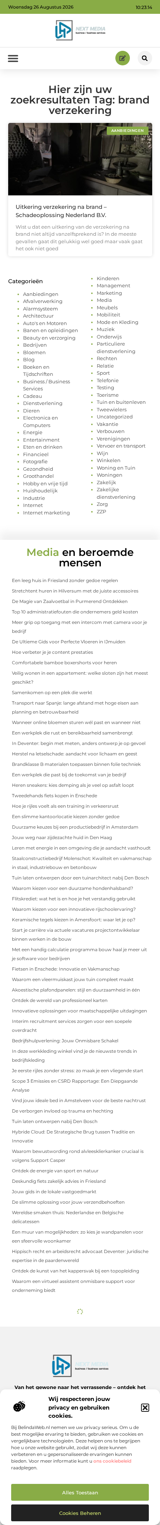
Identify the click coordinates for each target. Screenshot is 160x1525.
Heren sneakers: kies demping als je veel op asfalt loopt (73, 785)
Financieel (36, 454)
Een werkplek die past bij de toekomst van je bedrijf (69, 774)
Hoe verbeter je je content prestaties (52, 652)
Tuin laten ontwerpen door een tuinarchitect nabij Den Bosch (80, 878)
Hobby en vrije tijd (45, 483)
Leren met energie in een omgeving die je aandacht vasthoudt (81, 848)
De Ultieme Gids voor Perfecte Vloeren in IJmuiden (68, 641)
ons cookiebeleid (112, 1461)
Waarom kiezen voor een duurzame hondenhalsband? (72, 888)
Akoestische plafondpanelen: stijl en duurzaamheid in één (76, 990)
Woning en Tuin (116, 468)
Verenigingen (113, 439)
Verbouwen (111, 431)
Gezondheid (38, 469)
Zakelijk (106, 482)
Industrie (34, 498)
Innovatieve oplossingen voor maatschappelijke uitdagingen (79, 1011)
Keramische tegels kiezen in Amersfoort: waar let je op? (73, 919)
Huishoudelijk (40, 491)
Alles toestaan (80, 1492)
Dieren (31, 411)
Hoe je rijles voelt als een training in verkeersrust (65, 806)
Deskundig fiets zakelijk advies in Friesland (59, 1181)
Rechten (107, 358)
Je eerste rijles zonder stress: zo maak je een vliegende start (77, 1070)
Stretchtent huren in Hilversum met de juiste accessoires (75, 591)
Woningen (109, 475)
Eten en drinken (43, 447)
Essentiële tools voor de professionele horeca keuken (71, 1320)
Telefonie (108, 380)
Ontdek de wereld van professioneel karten (60, 1000)
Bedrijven (35, 345)
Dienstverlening (43, 403)
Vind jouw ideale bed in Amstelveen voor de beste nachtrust (79, 1100)
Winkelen (109, 460)
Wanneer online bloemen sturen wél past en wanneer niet (76, 722)
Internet (33, 505)
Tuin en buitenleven (121, 402)
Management (113, 285)
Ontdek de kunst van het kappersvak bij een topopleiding (75, 1271)
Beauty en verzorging (49, 338)
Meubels (107, 307)
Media (104, 300)
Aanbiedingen (40, 294)
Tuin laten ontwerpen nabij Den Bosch (54, 1121)
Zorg (102, 504)
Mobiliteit (108, 315)
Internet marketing (46, 513)
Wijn (102, 453)
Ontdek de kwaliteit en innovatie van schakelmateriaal (72, 1330)
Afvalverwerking (43, 301)
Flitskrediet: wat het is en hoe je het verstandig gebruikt (73, 898)
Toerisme (108, 395)
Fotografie (35, 461)
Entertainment (41, 440)
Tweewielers (112, 409)
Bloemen (34, 352)
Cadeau (32, 396)
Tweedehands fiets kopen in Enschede (54, 795)
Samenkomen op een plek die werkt (52, 692)
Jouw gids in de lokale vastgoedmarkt (54, 1191)
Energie (32, 432)
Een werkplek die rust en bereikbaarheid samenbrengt (72, 733)
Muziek (106, 329)
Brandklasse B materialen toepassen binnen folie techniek (76, 764)
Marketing (109, 293)
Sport (103, 373)
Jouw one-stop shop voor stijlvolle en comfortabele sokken (78, 1372)
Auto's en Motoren (45, 323)
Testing (105, 387)
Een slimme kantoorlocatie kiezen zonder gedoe (65, 816)
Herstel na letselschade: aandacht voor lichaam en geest (74, 754)
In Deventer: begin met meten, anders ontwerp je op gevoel (78, 743)
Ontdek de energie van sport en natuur (55, 1170)
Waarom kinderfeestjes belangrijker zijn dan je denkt (70, 1383)
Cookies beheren (80, 1513)
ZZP (101, 511)
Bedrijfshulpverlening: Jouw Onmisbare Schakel (65, 1040)
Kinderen (108, 278)
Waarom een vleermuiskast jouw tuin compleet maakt (73, 979)
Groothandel (38, 476)
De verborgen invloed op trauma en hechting (62, 1111)
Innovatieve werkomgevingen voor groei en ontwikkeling (76, 1362)
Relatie (105, 366)
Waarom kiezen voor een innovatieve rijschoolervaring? (74, 909)
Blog (29, 359)
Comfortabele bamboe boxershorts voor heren (64, 662)
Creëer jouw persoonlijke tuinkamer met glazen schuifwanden (81, 1351)
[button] (145, 1407)
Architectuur (38, 316)
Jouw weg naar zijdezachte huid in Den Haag (62, 837)
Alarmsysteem (40, 309)
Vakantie (107, 424)
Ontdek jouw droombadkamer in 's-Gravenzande (66, 1341)
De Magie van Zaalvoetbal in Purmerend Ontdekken (70, 601)
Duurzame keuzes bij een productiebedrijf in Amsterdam (75, 827)
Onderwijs (109, 337)
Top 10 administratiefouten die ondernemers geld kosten (75, 612)
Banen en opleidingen (50, 330)
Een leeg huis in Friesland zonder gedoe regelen (65, 580)
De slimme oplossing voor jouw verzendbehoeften (68, 1202)
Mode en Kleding (117, 322)
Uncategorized (115, 417)
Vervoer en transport (121, 446)
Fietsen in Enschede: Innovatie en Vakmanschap (65, 969)
